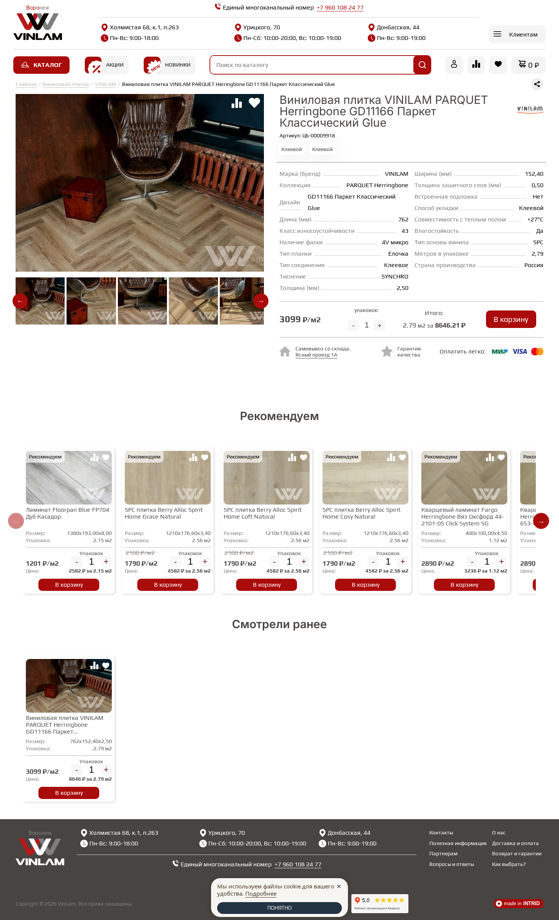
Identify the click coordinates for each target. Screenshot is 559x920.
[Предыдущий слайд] (16, 521)
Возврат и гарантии (517, 853)
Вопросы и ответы (451, 864)
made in (522, 903)
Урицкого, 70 (261, 27)
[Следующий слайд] (541, 521)
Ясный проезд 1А (316, 355)
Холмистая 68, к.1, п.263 (144, 27)
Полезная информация (458, 843)
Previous (20, 301)
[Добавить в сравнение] (94, 458)
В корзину (511, 319)
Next (260, 301)
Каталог (47, 64)
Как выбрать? (509, 864)
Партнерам (443, 853)
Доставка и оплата (515, 843)
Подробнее (260, 893)
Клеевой (291, 149)
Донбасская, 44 (398, 27)
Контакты (441, 832)
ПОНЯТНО (279, 908)
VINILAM (105, 84)
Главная (26, 84)
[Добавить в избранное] (106, 458)
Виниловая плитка (66, 84)
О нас (499, 832)
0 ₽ (533, 64)
